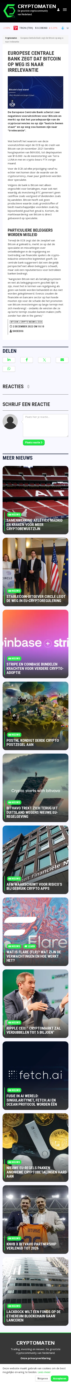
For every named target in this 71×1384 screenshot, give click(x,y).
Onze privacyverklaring (36, 1358)
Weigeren (42, 1378)
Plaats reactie (33, 442)
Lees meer (44, 1372)
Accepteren (59, 1378)
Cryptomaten (11, 38)
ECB (40, 322)
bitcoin (14, 322)
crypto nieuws (28, 322)
